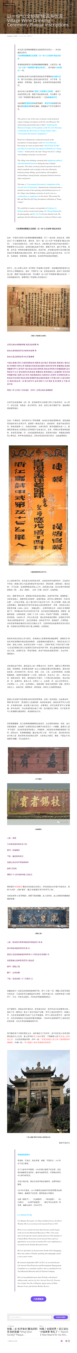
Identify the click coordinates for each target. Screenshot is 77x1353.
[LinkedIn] (62, 1341)
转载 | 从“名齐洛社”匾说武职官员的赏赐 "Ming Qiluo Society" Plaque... (22, 1331)
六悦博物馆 (38, 1299)
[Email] (66, 1341)
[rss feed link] (69, 1341)
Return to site (10, 4)
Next (41, 1326)
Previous (11, 1326)
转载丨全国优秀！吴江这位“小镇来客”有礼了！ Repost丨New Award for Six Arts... (54, 1331)
